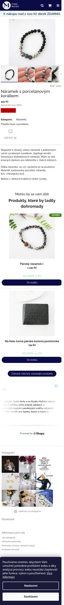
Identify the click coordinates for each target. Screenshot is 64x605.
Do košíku (32, 282)
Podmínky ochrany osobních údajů (18, 545)
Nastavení (30, 585)
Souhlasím (31, 596)
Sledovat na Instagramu (30, 511)
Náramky (21, 119)
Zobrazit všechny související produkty (32, 373)
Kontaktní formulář (10, 549)
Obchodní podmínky (11, 541)
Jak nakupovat (8, 537)
